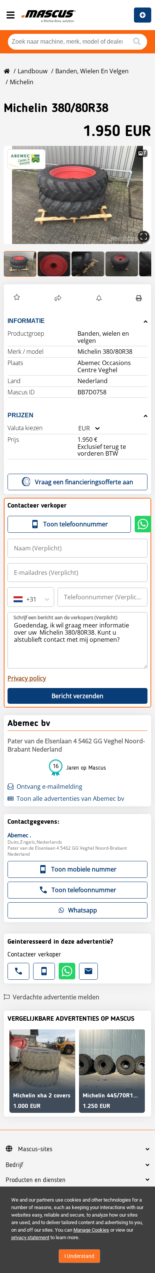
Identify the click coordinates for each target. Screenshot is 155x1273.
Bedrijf (14, 1165)
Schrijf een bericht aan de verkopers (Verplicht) (65, 617)
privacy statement (30, 1237)
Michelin (21, 82)
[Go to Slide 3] (88, 264)
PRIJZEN (20, 415)
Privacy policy (27, 678)
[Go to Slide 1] (20, 264)
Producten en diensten (35, 1180)
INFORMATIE (26, 321)
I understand (79, 1256)
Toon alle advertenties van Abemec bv (70, 798)
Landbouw (32, 71)
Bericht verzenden (77, 696)
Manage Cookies (91, 1230)
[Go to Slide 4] (121, 264)
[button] (77, 195)
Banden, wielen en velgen (92, 71)
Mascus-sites (35, 1149)
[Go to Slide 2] (54, 264)
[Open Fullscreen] (143, 236)
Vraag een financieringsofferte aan (84, 482)
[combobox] (78, 428)
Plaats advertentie (142, 15)
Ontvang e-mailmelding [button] (49, 786)
